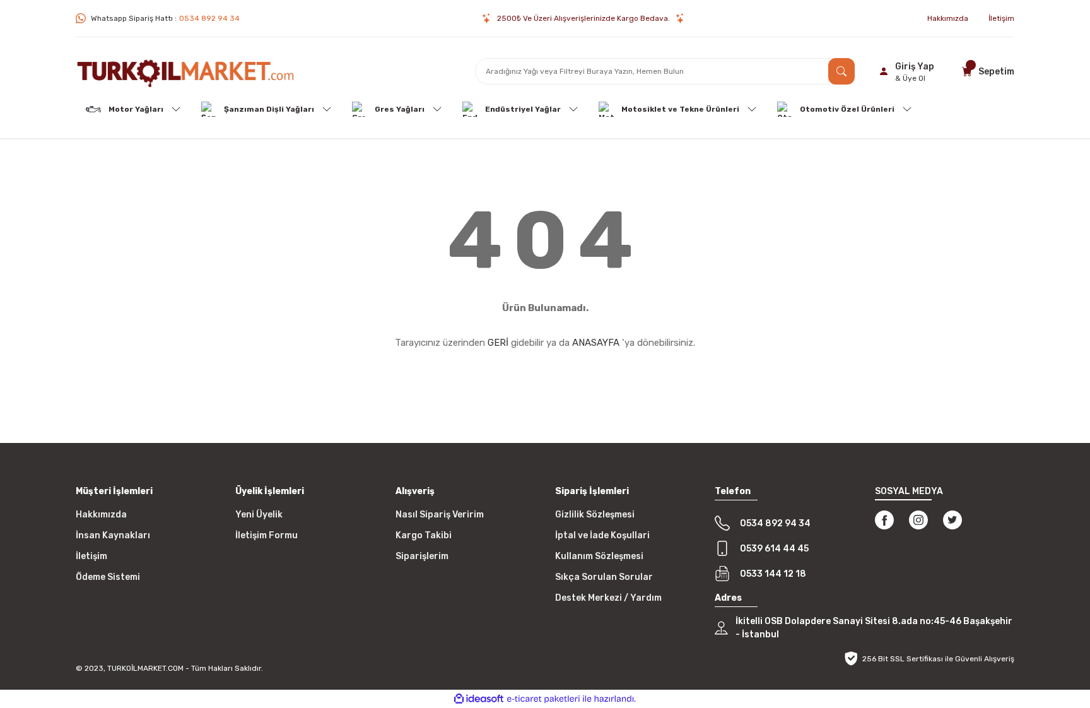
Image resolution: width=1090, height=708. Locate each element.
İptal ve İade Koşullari (602, 535)
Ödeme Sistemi (108, 577)
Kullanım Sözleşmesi (599, 556)
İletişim (91, 556)
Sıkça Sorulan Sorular (604, 577)
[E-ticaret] (543, 699)
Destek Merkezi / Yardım (608, 598)
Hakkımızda (101, 514)
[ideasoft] (479, 699)
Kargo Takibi (424, 535)
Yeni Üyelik (259, 514)
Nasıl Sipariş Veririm (440, 514)
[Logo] (185, 71)
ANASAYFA (595, 342)
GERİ (498, 342)
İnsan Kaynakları (113, 535)
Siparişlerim (422, 556)
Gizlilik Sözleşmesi (595, 514)
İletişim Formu (266, 535)
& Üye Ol (910, 78)
